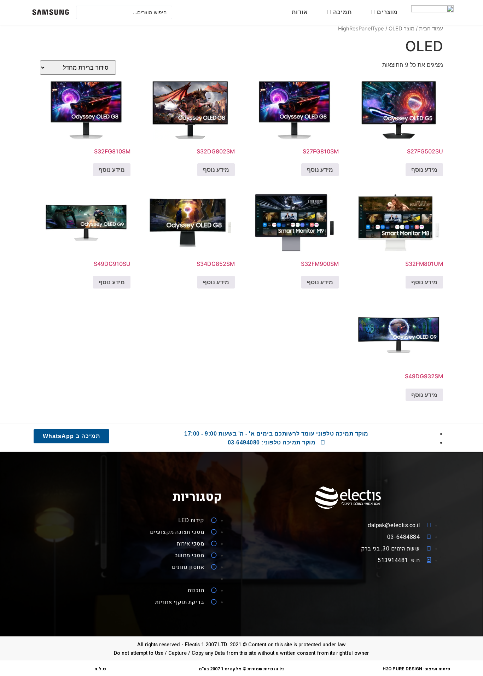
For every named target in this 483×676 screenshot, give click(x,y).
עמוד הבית (431, 28)
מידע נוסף (424, 169)
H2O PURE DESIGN (402, 669)
